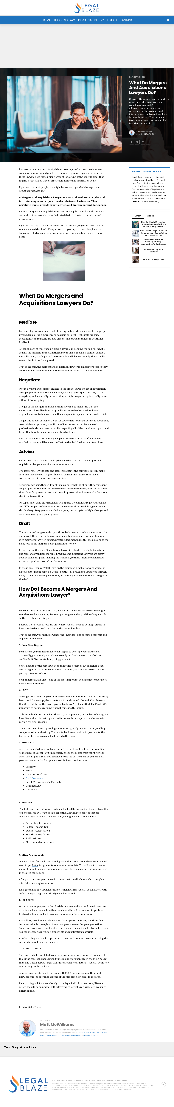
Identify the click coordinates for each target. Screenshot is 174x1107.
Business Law (64, 20)
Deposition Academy (71, 1035)
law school (25, 628)
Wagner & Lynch (91, 1035)
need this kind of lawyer (43, 229)
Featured (38, 1007)
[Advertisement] (87, 45)
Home (46, 20)
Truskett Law (83, 1032)
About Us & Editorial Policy (62, 1080)
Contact (125, 1080)
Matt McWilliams (145, 131)
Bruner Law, (95, 1032)
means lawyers (58, 392)
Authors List (78, 1080)
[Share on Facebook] (131, 142)
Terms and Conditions (104, 1080)
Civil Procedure (34, 778)
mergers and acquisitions (43, 211)
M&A (35, 865)
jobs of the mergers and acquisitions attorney (51, 543)
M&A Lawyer (62, 420)
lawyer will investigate (36, 470)
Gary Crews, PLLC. (53, 1035)
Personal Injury (91, 20)
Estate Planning (120, 20)
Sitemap (118, 1080)
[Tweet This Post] (137, 142)
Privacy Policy (90, 1080)
